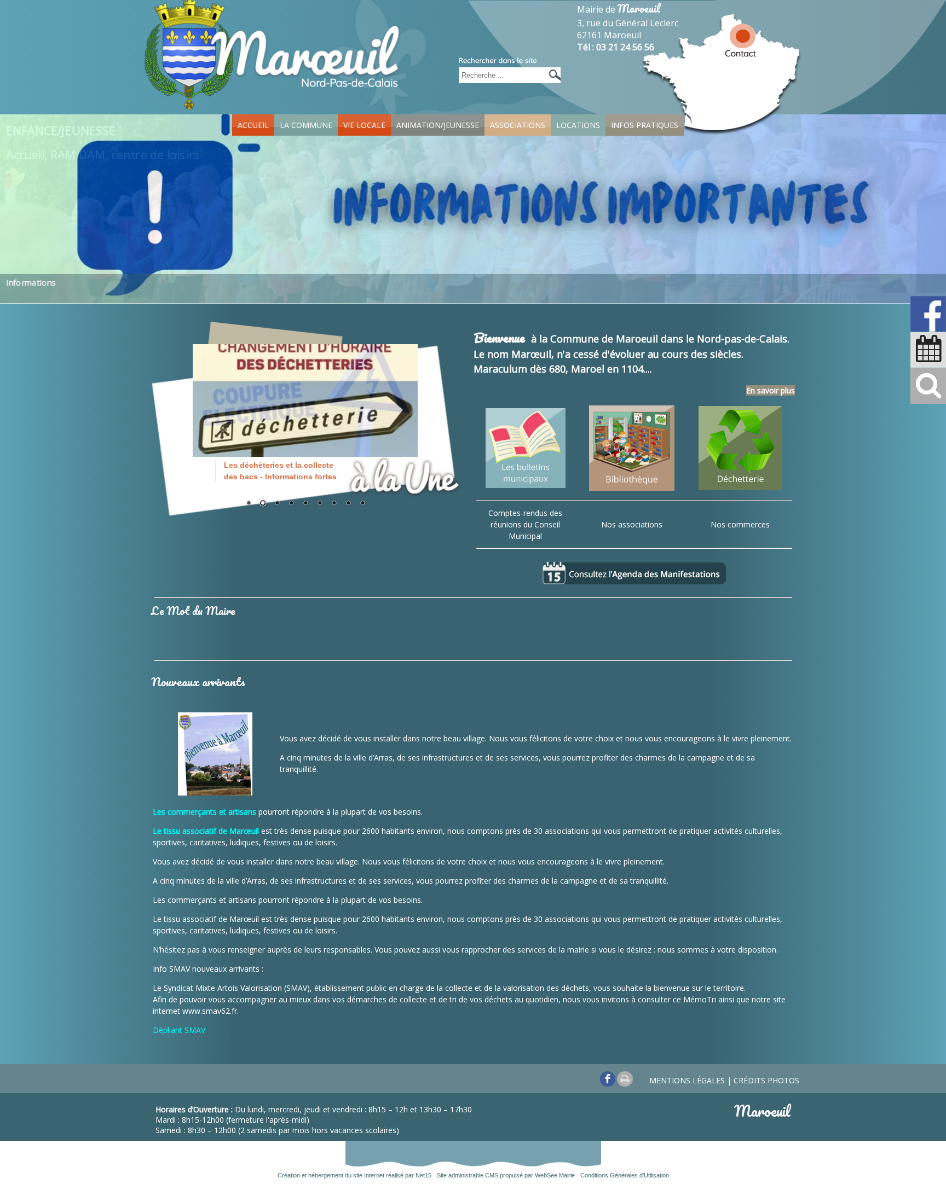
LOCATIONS (578, 125)
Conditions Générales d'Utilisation (624, 1175)
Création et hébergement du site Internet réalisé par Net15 (354, 1175)
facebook (607, 1078)
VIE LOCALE (364, 125)
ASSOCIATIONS (517, 125)
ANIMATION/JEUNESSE (437, 125)
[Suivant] (401, 414)
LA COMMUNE (306, 125)
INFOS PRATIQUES (644, 125)
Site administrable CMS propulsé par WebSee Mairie (506, 1175)
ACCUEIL (253, 125)
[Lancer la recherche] (552, 75)
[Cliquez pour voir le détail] (305, 412)
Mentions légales (687, 1080)
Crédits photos (766, 1080)
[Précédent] (209, 414)
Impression (625, 1079)
